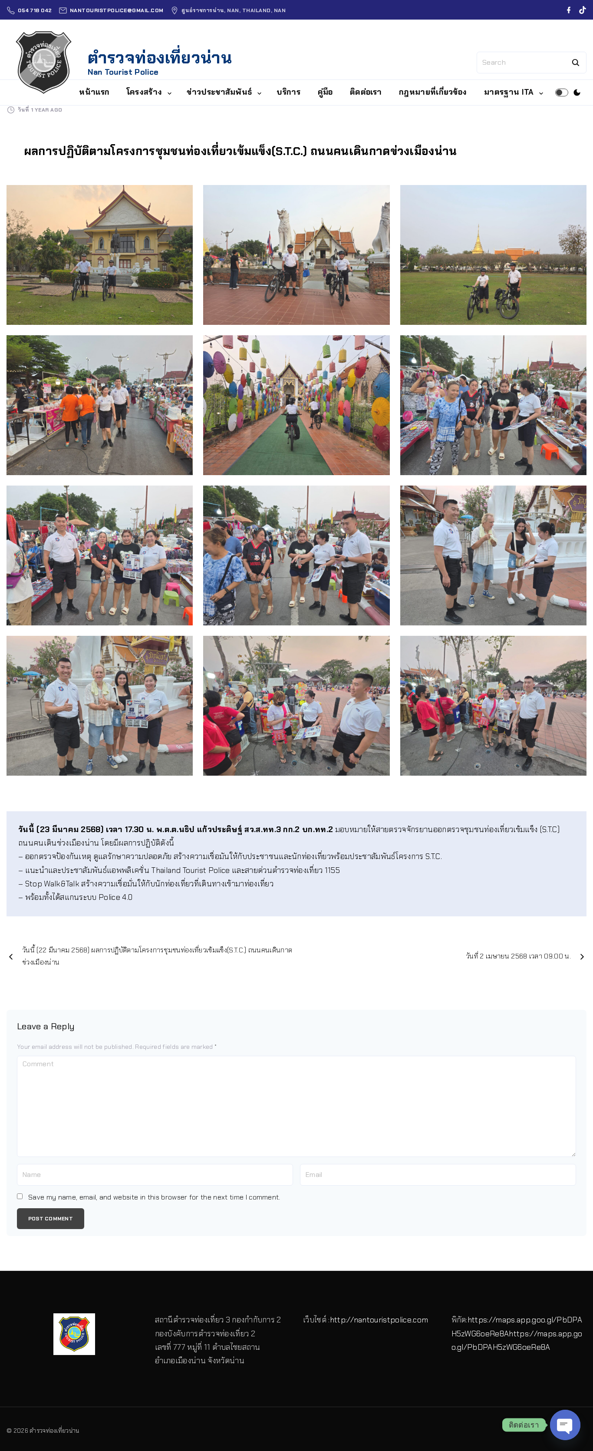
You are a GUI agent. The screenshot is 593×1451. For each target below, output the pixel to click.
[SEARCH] (575, 62)
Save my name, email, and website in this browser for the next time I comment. (154, 1197)
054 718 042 (35, 10)
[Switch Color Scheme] (576, 92)
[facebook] (569, 10)
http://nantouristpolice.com (379, 1320)
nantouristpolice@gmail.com (117, 10)
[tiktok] (582, 10)
